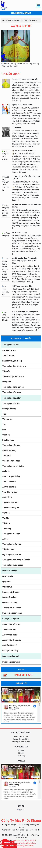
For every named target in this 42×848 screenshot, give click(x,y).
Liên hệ (21, 753)
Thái (4, 414)
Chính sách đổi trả (21, 736)
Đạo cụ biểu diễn (9, 571)
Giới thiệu (21, 751)
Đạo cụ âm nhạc (9, 597)
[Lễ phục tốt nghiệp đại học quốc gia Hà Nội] (5, 210)
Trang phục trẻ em (10, 345)
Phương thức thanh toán (21, 742)
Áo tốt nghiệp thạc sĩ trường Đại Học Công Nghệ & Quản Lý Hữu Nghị (25, 260)
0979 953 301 (30, 840)
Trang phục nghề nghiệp (13, 387)
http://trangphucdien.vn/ (24, 846)
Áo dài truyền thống (11, 476)
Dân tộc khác (8, 440)
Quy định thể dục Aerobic (22, 105)
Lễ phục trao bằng (10, 650)
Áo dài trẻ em (8, 355)
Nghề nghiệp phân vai (11, 554)
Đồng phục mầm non (11, 662)
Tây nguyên (7, 419)
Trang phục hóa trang (11, 392)
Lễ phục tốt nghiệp (10, 619)
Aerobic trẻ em (9, 350)
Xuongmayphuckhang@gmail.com (23, 843)
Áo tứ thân (7, 497)
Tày (4, 424)
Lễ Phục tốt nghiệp (19, 232)
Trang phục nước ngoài (12, 565)
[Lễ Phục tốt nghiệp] (5, 234)
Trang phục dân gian (11, 445)
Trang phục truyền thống (13, 466)
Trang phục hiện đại (11, 534)
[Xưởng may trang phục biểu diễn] (5, 83)
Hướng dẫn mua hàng (21, 739)
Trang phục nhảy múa (11, 544)
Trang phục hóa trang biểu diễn (16, 560)
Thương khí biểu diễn (11, 608)
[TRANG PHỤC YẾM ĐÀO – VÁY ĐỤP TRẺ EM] (5, 183)
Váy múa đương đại (10, 507)
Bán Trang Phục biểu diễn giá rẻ (25, 312)
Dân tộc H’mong (9, 409)
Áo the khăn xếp (9, 487)
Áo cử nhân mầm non (11, 624)
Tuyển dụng (21, 756)
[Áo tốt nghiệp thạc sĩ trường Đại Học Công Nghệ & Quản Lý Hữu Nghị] (5, 269)
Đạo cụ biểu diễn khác (12, 613)
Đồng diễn (6, 382)
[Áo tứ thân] (5, 132)
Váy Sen (6, 513)
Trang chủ (5, 20)
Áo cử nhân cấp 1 (9, 629)
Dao (4, 429)
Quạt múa (6, 581)
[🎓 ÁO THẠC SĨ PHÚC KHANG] (5, 155)
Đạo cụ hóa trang (10, 602)
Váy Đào (6, 523)
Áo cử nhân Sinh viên (11, 640)
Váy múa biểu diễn (10, 502)
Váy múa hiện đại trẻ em (13, 376)
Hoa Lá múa (7, 576)
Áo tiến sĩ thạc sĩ (9, 645)
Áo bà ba (6, 471)
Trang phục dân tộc (10, 403)
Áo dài (5, 539)
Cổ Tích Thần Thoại (11, 461)
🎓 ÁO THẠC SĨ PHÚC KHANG (24, 151)
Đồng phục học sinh (10, 656)
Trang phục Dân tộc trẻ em (14, 366)
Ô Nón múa (7, 587)
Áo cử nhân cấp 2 (9, 635)
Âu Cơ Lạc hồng (9, 450)
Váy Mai (5, 518)
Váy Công (6, 528)
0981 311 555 (18, 840)
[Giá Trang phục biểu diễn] (5, 290)
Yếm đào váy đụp (9, 492)
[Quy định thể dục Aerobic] (5, 109)
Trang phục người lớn (11, 398)
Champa (6, 435)
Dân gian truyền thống (12, 361)
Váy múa (6, 371)
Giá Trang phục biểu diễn (22, 286)
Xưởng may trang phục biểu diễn (25, 79)
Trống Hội (6, 455)
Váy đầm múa (8, 549)
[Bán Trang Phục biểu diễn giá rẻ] (5, 316)
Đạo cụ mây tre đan (10, 592)
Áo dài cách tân (9, 481)
